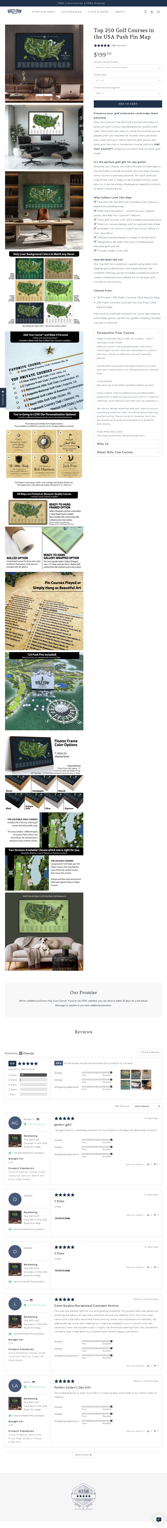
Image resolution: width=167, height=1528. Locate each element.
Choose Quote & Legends (107, 87)
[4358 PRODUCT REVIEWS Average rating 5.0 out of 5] (12, 1509)
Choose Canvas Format (106, 62)
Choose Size (100, 75)
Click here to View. (148, 297)
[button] (145, 11)
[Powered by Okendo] (19, 1053)
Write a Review (150, 1052)
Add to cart (128, 104)
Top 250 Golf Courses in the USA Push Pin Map (35, 1143)
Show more (82, 1454)
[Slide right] (67, 971)
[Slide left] (21, 971)
